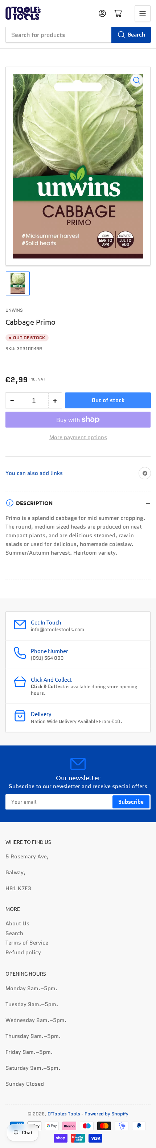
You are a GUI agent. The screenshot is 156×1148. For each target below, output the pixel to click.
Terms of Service (26, 943)
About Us (17, 924)
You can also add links (34, 473)
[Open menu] (143, 13)
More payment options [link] (78, 437)
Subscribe (131, 802)
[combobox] (78, 35)
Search (136, 35)
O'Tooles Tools (64, 1113)
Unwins (14, 310)
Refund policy (23, 952)
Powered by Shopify (106, 1113)
